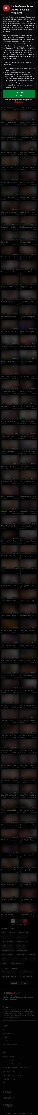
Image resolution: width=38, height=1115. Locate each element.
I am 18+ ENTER (19, 94)
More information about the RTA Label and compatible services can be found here (19, 56)
